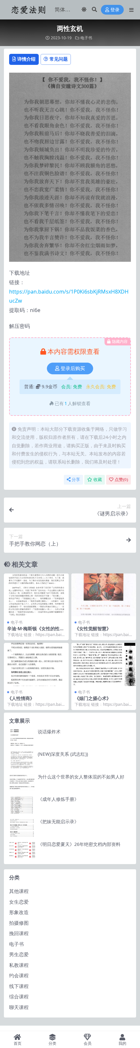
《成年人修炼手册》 (58, 799)
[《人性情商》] (36, 664)
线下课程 (19, 986)
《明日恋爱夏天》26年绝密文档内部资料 (79, 844)
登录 (114, 9)
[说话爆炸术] (22, 737)
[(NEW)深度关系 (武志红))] (22, 760)
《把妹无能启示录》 (58, 821)
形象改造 (19, 912)
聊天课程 (19, 1007)
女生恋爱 (19, 901)
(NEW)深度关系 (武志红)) (63, 754)
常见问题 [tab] (58, 59)
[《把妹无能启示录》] (22, 827)
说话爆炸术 (49, 732)
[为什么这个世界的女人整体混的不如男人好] (22, 782)
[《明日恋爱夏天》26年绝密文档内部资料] (22, 850)
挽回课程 (19, 933)
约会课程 (19, 975)
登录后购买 (73, 368)
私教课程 (19, 965)
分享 (76, 479)
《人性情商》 (21, 698)
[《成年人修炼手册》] (22, 805)
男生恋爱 (19, 954)
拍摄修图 (19, 923)
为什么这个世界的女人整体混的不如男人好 (81, 777)
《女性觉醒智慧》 (93, 628)
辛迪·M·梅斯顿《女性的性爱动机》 (35, 631)
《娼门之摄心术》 (93, 698)
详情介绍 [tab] (26, 59)
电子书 (86, 38)
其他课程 (19, 891)
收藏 (97, 479)
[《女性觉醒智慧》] (103, 595)
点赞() (121, 479)
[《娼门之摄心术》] (103, 664)
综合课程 (19, 996)
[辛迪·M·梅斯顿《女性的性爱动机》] (36, 595)
